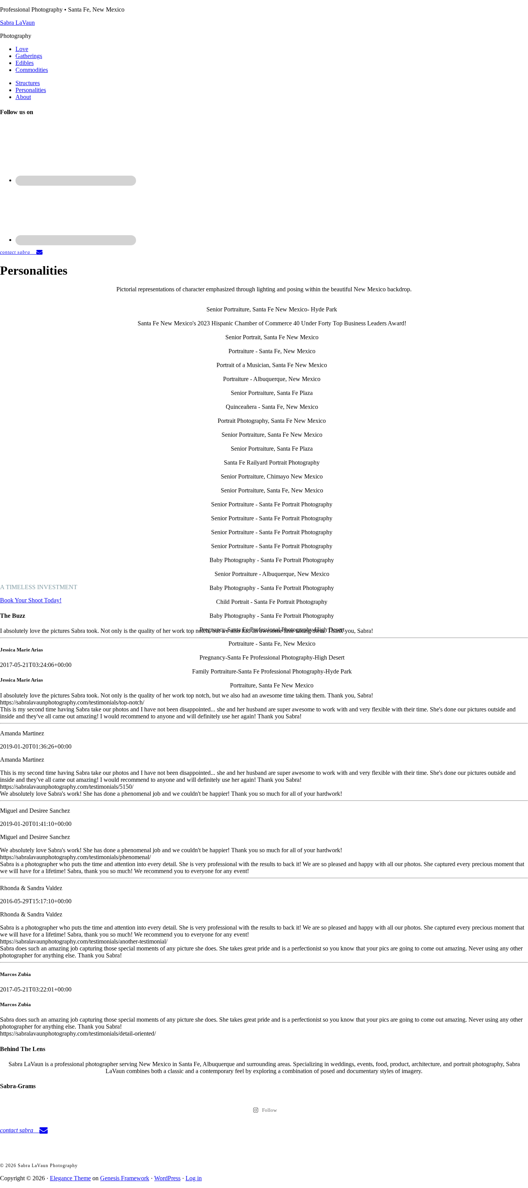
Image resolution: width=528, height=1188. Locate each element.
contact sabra (18, 252)
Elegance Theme (70, 1178)
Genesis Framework (124, 1178)
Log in (194, 1178)
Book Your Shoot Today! (30, 600)
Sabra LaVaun (17, 22)
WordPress (167, 1178)
